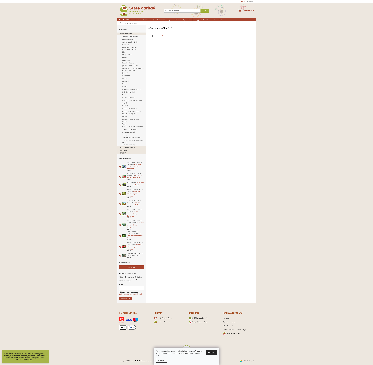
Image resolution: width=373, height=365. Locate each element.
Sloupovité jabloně (128, 132)
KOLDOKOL (165, 36)
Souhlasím (211, 352)
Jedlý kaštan (126, 76)
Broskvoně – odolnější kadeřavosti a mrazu (129, 48)
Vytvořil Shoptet (249, 361)
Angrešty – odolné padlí (130, 36)
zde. (30, 360)
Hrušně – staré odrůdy (129, 63)
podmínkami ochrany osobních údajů (130, 294)
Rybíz (124, 124)
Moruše (124, 95)
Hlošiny (124, 57)
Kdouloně (125, 81)
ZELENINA (123, 150)
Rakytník (125, 117)
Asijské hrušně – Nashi (129, 42)
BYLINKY (123, 153)
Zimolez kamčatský (128, 145)
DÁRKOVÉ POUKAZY (127, 147)
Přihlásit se (125, 298)
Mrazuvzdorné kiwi (128, 97)
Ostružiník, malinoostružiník (131, 111)
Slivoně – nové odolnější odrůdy (133, 127)
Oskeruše (125, 106)
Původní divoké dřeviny (130, 114)
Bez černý (125, 45)
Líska (124, 84)
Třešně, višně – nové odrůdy (131, 137)
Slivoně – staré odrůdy (129, 129)
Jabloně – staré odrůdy (129, 66)
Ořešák (124, 103)
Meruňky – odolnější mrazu (131, 89)
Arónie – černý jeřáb (129, 39)
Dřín (123, 52)
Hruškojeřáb (126, 60)
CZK (241, 1)
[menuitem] (125, 19)
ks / (131, 267)
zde (157, 355)
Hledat (204, 11)
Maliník (124, 86)
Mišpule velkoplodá (128, 92)
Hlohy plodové (127, 55)
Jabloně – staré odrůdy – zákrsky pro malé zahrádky (133, 69)
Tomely (124, 135)
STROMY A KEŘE (126, 34)
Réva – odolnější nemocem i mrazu (131, 120)
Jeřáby (124, 78)
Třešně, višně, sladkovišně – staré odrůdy (133, 141)
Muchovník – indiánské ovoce (132, 100)
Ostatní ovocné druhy (129, 108)
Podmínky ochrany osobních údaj (234, 330)
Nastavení (161, 360)
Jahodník (125, 73)
